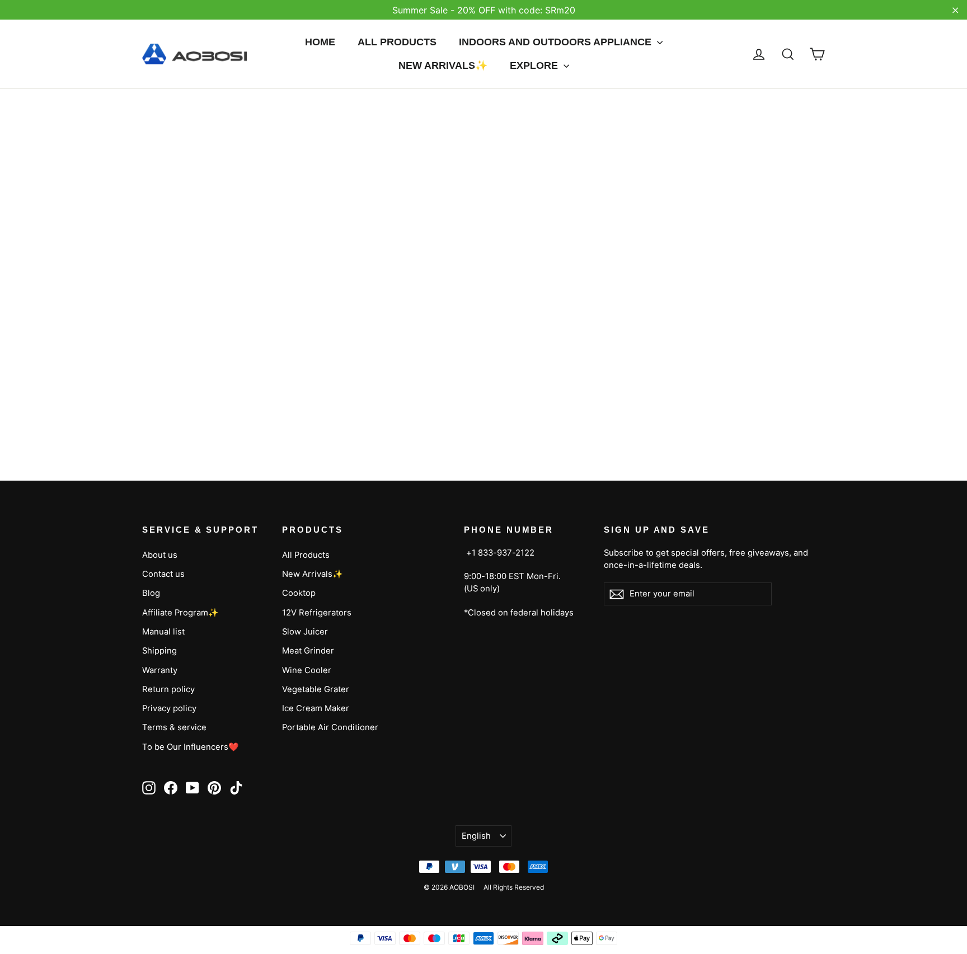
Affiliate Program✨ (180, 613)
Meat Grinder (308, 651)
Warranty (159, 670)
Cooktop (299, 593)
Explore (535, 65)
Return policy (168, 689)
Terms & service (174, 727)
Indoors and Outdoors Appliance (556, 42)
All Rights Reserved (514, 887)
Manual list (163, 632)
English (476, 836)
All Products (397, 42)
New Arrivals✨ (442, 65)
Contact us (163, 574)
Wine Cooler (306, 670)
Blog (151, 593)
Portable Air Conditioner (330, 727)
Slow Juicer (305, 632)
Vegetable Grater (315, 689)
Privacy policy (169, 708)
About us (159, 555)
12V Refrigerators (316, 613)
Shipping (159, 651)
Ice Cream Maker (315, 708)
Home (320, 42)
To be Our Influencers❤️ (190, 747)
